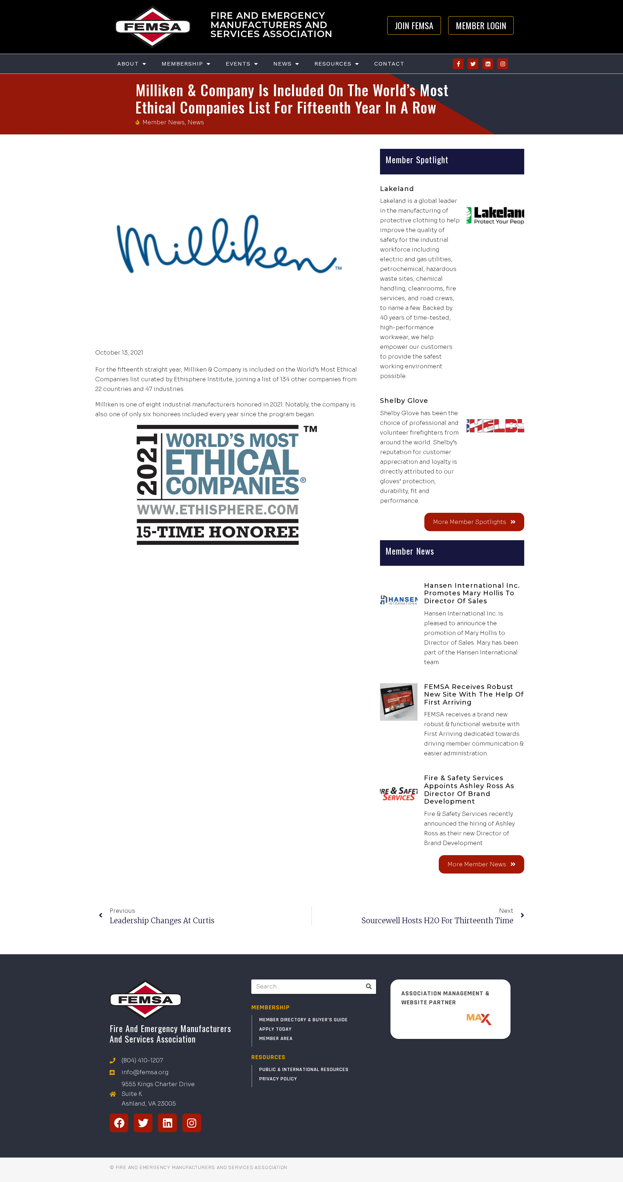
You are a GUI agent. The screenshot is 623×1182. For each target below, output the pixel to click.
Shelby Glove (404, 401)
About (128, 63)
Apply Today (275, 1029)
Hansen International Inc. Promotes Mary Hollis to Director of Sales (472, 593)
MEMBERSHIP (270, 1007)
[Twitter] (473, 63)
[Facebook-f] (458, 63)
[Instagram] (502, 63)
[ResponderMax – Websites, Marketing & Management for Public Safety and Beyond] (451, 1019)
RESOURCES (268, 1057)
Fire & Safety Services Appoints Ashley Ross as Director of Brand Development (469, 789)
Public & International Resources (304, 1069)
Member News (163, 122)
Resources (333, 63)
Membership (182, 63)
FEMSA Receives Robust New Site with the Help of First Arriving (474, 694)
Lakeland (397, 189)
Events (238, 63)
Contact (389, 63)
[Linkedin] (487, 63)
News (282, 63)
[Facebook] (119, 1123)
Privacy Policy (278, 1079)
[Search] (369, 986)
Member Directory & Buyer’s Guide (303, 1020)
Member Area (276, 1038)
